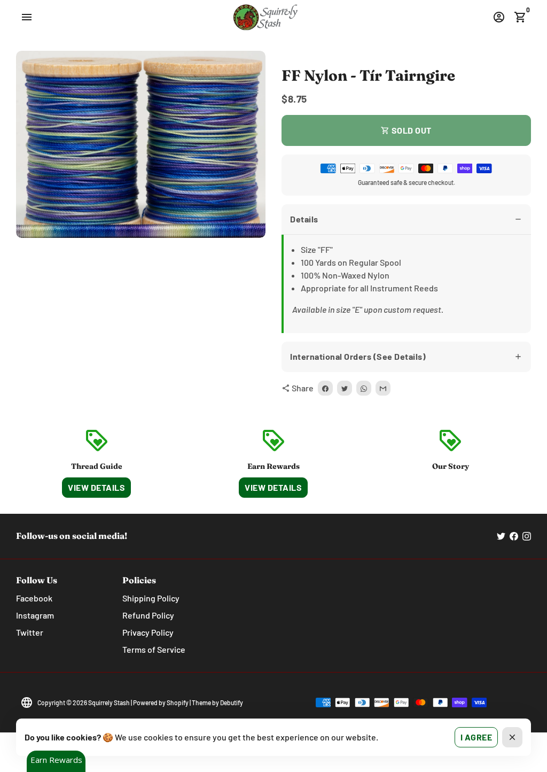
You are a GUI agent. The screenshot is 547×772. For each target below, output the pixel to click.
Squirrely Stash (109, 702)
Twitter (29, 632)
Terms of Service (153, 649)
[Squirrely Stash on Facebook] (514, 536)
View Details (96, 487)
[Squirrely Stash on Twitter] (501, 536)
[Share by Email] (383, 388)
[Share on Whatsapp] (363, 388)
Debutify (231, 702)
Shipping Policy (150, 598)
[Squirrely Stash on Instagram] (526, 536)
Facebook (34, 598)
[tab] (406, 219)
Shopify (178, 702)
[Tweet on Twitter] (344, 388)
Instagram (35, 615)
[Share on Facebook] (325, 388)
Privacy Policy (148, 632)
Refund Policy (148, 615)
